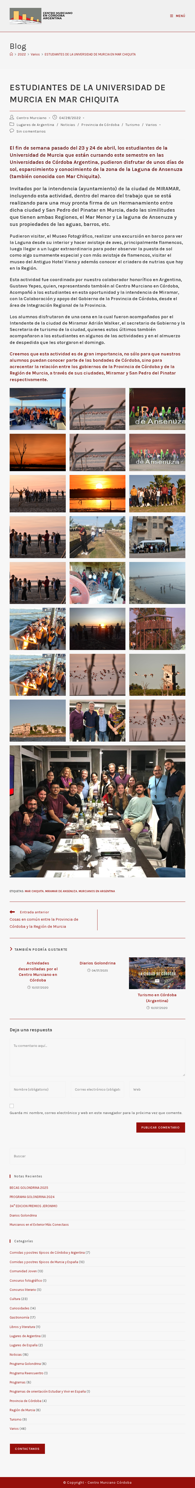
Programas (18, 1382)
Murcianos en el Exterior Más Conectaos (39, 1224)
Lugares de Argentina (35, 125)
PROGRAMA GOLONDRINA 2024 (32, 1197)
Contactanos (27, 1449)
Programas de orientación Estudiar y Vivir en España (48, 1391)
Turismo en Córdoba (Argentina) (157, 997)
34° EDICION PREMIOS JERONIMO (33, 1206)
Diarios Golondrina (97, 963)
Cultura (15, 1299)
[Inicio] (11, 54)
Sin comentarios (31, 131)
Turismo (132, 125)
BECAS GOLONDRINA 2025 (29, 1188)
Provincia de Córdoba (100, 125)
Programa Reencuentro (26, 1373)
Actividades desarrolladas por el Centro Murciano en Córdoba (38, 972)
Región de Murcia (22, 1410)
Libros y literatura (22, 1327)
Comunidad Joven (23, 1271)
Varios (151, 125)
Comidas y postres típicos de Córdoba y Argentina (47, 1252)
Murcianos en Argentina (97, 891)
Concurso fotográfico (26, 1280)
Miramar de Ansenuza (61, 891)
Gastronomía (19, 1317)
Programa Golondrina (25, 1364)
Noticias (67, 125)
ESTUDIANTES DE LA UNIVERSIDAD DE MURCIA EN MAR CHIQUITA (90, 54)
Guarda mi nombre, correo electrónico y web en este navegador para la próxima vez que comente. (96, 1112)
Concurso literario (23, 1290)
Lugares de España (24, 1345)
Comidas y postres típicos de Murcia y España (44, 1262)
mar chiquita (34, 891)
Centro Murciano (32, 118)
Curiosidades (19, 1308)
